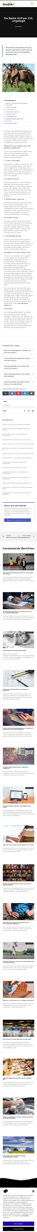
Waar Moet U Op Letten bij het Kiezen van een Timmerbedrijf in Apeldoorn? (16, 923)
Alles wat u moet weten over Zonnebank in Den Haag (18, 845)
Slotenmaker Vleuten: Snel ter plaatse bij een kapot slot (17, 453)
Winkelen (18, 26)
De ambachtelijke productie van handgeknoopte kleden (17, 806)
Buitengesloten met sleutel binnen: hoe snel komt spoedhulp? (16, 493)
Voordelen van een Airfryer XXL (14, 118)
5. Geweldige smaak (11, 116)
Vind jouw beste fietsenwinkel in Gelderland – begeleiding (16, 767)
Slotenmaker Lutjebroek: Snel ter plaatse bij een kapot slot (17, 448)
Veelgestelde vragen (11, 123)
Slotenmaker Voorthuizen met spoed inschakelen (16, 424)
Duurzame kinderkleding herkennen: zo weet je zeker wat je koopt (18, 573)
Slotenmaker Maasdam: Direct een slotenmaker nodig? (18, 444)
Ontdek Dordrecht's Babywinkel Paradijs (14, 650)
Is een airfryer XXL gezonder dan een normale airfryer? (18, 359)
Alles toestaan (18, 1224)
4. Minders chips (10, 114)
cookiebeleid (25, 1215)
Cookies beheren (18, 1229)
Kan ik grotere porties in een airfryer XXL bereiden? (18, 375)
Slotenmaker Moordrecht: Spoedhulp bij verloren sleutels (16, 429)
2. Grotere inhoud (11, 109)
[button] (33, 1191)
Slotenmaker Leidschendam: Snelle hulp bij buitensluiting (14, 462)
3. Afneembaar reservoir (12, 112)
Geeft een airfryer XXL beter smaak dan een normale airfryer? (18, 383)
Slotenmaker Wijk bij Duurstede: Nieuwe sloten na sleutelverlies (16, 478)
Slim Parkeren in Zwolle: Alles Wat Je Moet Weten (17, 1039)
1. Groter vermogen (11, 107)
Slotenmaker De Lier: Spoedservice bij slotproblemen (17, 458)
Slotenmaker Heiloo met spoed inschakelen (14, 467)
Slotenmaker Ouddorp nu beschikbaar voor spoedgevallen (14, 434)
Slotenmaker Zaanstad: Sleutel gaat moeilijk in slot (16, 483)
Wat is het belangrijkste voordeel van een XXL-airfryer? (18, 351)
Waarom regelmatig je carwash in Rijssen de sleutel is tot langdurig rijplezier (18, 1117)
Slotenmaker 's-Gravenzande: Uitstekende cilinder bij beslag (17, 488)
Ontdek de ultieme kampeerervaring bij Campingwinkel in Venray (14, 1156)
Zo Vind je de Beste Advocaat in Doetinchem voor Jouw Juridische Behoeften (17, 612)
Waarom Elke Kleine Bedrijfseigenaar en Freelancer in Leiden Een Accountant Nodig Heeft (18, 729)
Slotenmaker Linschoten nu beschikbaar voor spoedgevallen (15, 472)
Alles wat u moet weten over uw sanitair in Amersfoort (18, 1000)
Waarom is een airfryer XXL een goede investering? (16, 104)
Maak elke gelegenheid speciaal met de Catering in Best (17, 1078)
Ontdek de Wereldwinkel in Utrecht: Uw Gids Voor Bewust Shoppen (17, 884)
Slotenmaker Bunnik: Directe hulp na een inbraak (16, 439)
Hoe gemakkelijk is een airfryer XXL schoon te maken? (18, 367)
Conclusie (8, 121)
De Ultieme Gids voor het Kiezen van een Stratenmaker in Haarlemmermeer (18, 962)
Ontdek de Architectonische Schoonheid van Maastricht (16, 690)
